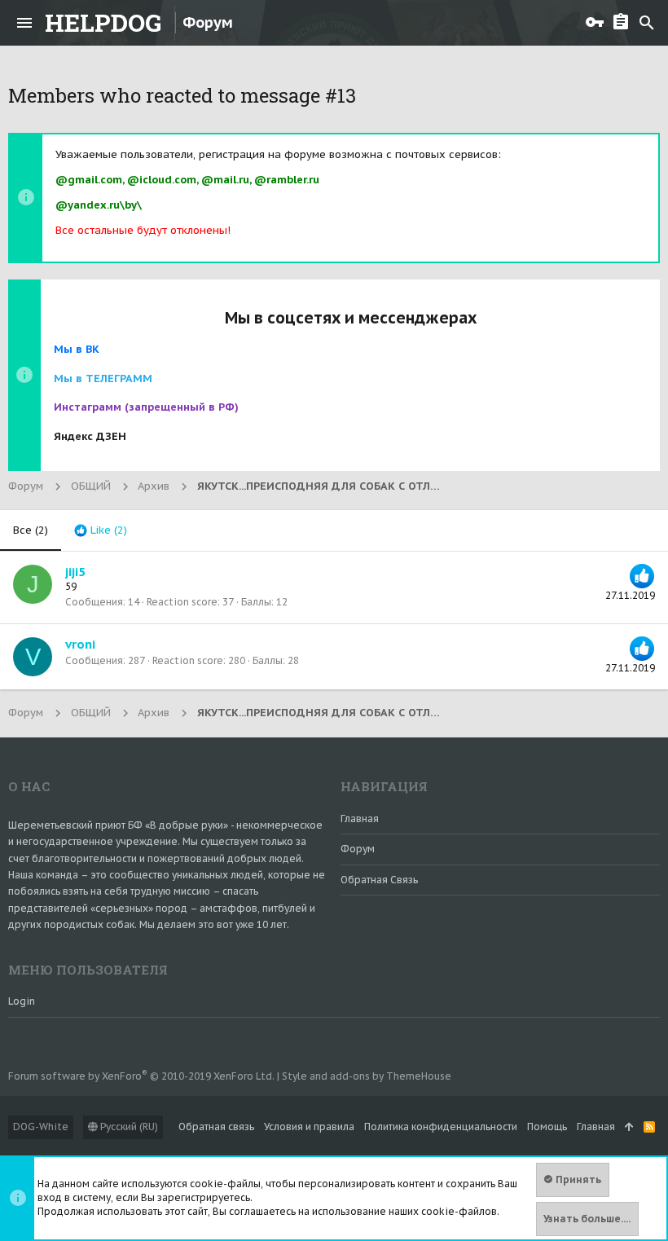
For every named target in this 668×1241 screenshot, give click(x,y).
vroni (80, 644)
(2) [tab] (30, 530)
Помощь (547, 1126)
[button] (24, 23)
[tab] (100, 530)
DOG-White (40, 1126)
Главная (360, 818)
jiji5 (75, 571)
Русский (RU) (128, 1126)
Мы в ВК (76, 349)
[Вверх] (629, 1127)
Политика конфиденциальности (440, 1126)
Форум (358, 849)
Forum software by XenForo (141, 1076)
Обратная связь (379, 880)
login (21, 1001)
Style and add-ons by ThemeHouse (366, 1076)
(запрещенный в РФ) (146, 407)
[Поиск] (647, 22)
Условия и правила (309, 1126)
